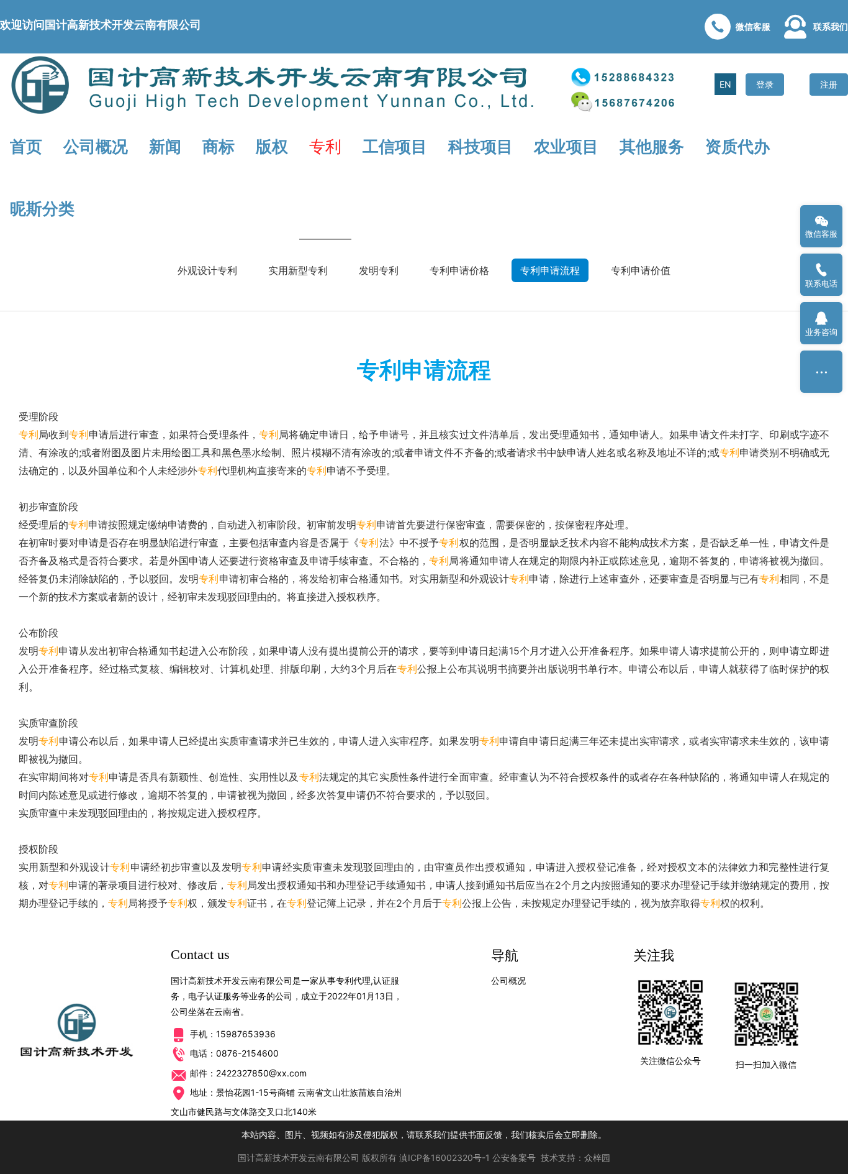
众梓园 (597, 1157)
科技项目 (480, 146)
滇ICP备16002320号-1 (444, 1157)
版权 (272, 146)
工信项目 (395, 146)
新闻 (165, 146)
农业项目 (566, 146)
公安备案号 (514, 1157)
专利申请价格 (459, 270)
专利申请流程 (550, 270)
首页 (26, 146)
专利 (325, 146)
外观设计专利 (207, 270)
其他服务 (652, 146)
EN (725, 84)
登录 (765, 84)
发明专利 (379, 270)
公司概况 (95, 146)
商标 (218, 146)
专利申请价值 (640, 270)
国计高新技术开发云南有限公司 (298, 1157)
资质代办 (737, 146)
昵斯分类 (42, 208)
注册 (828, 84)
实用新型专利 (298, 270)
